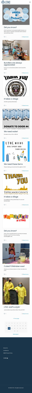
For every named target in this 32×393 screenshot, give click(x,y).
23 (23, 328)
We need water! (11, 131)
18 (9, 328)
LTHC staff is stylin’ (12, 307)
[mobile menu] (30, 2)
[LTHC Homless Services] (5, 2)
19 (11, 328)
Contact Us (6, 350)
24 (25, 328)
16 (25, 325)
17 (6, 328)
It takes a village (11, 99)
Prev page (16, 318)
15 (22, 325)
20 (14, 328)
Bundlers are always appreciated (13, 64)
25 (14, 331)
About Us (5, 348)
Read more (25, 37)
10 (9, 325)
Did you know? (10, 27)
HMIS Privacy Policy (7, 353)
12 (14, 325)
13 (17, 325)
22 (20, 328)
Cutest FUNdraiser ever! (14, 266)
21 (17, 328)
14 (20, 325)
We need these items (13, 164)
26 (17, 331)
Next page (15, 334)
